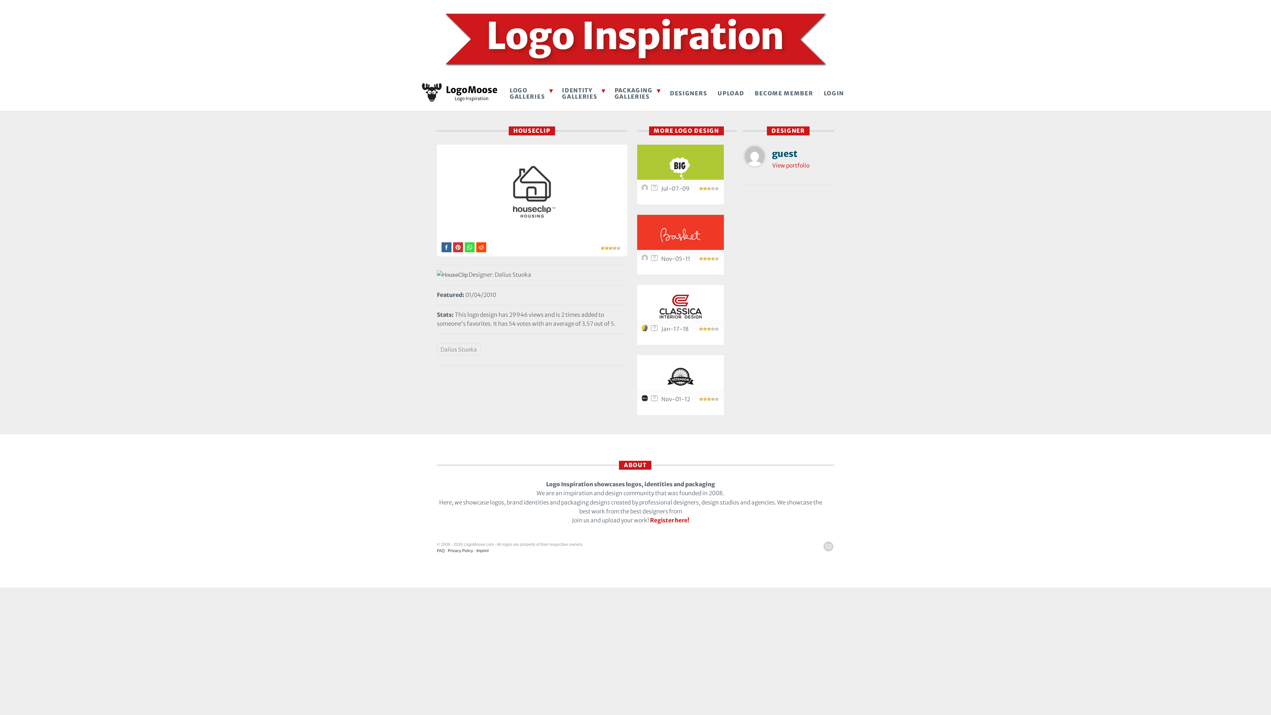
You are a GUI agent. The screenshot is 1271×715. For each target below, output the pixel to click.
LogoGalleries (527, 93)
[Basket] (680, 236)
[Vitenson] (680, 376)
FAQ (441, 550)
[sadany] (645, 329)
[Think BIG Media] (680, 166)
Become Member (784, 93)
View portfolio (791, 165)
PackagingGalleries (634, 93)
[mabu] (645, 189)
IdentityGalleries (579, 93)
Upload (731, 93)
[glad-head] (645, 259)
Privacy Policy (460, 550)
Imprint (482, 550)
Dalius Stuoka (459, 349)
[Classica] (680, 306)
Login (834, 93)
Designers (688, 93)
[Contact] (828, 546)
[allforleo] (645, 400)
